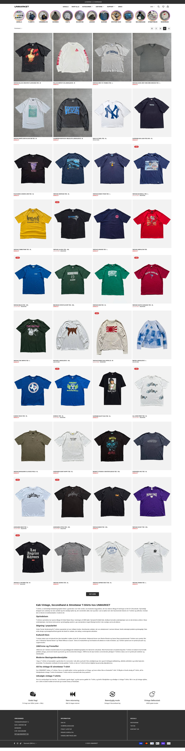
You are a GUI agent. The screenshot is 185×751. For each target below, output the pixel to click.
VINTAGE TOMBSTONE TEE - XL (22, 249)
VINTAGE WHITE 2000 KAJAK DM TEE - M (25, 138)
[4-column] (164, 28)
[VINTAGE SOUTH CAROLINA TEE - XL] (151, 279)
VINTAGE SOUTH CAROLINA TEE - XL (142, 305)
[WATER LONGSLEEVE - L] (151, 335)
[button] (168, 6)
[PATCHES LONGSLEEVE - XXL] (72, 335)
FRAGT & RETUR (66, 729)
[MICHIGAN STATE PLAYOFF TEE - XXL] (72, 279)
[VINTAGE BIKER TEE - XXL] (112, 501)
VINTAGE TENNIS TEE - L (139, 582)
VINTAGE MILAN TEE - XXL (21, 305)
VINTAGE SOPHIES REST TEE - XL (102, 582)
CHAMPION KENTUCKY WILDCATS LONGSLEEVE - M (68, 138)
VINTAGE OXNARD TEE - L (100, 249)
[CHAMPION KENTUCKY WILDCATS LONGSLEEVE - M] (72, 112)
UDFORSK (99, 6)
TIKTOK (132, 726)
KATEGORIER (86, 6)
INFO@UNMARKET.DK (21, 734)
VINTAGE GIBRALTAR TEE (139, 249)
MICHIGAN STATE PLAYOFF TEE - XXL (63, 305)
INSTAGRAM (134, 722)
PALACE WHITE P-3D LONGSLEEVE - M (64, 83)
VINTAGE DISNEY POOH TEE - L (101, 194)
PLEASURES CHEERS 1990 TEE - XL (24, 194)
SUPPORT (110, 6)
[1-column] (152, 28)
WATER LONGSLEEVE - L (139, 360)
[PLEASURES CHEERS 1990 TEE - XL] (33, 168)
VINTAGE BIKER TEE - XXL (100, 527)
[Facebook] (14, 743)
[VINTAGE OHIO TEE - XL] (112, 279)
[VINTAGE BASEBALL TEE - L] (151, 168)
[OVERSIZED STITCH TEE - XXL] (72, 501)
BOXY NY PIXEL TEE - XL (100, 138)
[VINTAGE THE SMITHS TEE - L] (33, 335)
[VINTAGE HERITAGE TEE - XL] (72, 168)
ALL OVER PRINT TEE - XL (139, 416)
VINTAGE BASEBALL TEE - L (140, 194)
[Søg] (158, 7)
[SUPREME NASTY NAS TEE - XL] (112, 390)
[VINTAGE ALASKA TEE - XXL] (72, 223)
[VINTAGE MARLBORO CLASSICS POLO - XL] (33, 446)
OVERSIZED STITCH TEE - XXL (61, 527)
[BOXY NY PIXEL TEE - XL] (112, 112)
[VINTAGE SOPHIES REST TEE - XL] (112, 557)
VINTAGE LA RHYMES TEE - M (22, 582)
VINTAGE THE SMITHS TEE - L (22, 360)
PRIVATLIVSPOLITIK (67, 732)
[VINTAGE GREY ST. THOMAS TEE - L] (112, 57)
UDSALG (66, 6)
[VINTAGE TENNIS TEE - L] (151, 557)
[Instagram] (17, 743)
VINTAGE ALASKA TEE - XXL (61, 249)
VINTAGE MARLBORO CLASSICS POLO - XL (26, 471)
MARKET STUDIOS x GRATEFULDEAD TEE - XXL (106, 471)
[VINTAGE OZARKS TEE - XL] (72, 557)
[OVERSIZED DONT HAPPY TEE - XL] (72, 446)
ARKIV (120, 6)
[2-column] (156, 28)
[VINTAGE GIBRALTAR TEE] (151, 223)
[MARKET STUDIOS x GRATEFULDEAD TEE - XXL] (112, 446)
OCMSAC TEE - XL (58, 416)
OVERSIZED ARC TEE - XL (139, 471)
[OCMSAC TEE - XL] (72, 390)
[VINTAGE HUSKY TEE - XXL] (151, 501)
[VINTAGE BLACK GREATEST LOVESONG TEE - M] (33, 57)
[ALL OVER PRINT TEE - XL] (151, 390)
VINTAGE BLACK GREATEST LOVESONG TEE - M (27, 83)
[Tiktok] (20, 743)
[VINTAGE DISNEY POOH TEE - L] (112, 168)
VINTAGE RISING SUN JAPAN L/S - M (103, 360)
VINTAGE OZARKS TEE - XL (60, 582)
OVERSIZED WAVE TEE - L (21, 527)
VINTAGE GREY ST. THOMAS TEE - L (103, 83)
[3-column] (160, 28)
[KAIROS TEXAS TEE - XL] (33, 390)
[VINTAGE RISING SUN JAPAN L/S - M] (112, 335)
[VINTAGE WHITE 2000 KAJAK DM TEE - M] (33, 112)
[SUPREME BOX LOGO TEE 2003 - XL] (151, 112)
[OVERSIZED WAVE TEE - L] (33, 501)
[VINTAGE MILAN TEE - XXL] (33, 279)
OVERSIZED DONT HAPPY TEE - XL (63, 471)
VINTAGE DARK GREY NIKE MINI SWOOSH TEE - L (146, 83)
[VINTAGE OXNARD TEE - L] (112, 223)
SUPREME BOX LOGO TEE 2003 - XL (142, 138)
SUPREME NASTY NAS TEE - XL (102, 416)
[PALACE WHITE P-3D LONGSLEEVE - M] (72, 57)
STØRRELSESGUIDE (67, 726)
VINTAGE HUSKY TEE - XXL (140, 527)
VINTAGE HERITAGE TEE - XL (61, 194)
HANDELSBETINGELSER (68, 735)
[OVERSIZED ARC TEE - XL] (151, 446)
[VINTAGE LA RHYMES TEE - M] (33, 557)
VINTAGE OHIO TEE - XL (99, 305)
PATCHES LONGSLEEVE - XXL (61, 360)
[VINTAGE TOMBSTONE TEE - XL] (33, 223)
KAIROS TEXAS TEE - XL (20, 416)
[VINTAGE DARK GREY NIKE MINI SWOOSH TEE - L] (151, 57)
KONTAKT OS (134, 729)
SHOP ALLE (75, 6)
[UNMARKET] (21, 6)
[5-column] (169, 28)
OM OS (63, 722)
